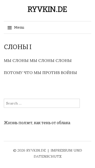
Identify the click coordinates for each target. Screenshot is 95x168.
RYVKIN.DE (47, 9)
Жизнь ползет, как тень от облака (37, 122)
